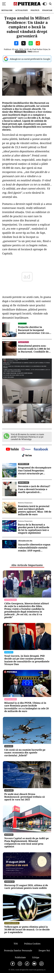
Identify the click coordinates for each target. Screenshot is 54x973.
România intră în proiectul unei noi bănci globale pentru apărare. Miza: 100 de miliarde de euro (34, 510)
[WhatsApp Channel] (41, 964)
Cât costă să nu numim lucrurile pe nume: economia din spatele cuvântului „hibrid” (24, 752)
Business (9, 835)
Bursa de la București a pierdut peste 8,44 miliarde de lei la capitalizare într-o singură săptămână (33, 528)
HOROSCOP (9, 881)
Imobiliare (20, 52)
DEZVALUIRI (6, 10)
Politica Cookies (32, 943)
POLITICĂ (35, 10)
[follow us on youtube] (12, 449)
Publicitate (20, 957)
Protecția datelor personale (18, 950)
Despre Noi (44, 950)
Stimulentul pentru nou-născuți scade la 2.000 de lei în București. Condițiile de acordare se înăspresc (34, 348)
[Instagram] (20, 964)
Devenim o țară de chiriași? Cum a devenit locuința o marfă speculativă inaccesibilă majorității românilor (34, 489)
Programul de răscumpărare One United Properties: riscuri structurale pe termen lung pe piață (34, 470)
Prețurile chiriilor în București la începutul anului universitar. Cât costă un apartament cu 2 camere (34, 330)
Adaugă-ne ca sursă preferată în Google (30, 58)
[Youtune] (34, 964)
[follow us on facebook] (41, 449)
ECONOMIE (22, 323)
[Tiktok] (27, 964)
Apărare (9, 790)
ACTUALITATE (21, 10)
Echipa (35, 957)
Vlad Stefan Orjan (40, 49)
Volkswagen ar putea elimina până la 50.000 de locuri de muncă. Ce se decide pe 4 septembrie (27, 929)
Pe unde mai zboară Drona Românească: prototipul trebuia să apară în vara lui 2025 (24, 797)
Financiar (47, 10)
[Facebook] (13, 964)
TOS (16, 943)
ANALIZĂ (8, 746)
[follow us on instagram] (26, 449)
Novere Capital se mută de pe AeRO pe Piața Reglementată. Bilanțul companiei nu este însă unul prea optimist (26, 842)
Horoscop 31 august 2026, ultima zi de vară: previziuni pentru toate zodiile (26, 886)
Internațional (12, 923)
